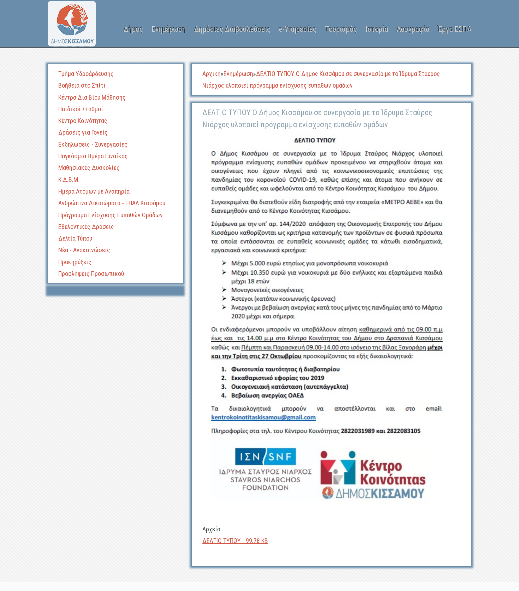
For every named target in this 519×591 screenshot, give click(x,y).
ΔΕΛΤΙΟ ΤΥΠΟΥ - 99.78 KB (235, 540)
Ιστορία (376, 29)
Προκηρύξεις (74, 262)
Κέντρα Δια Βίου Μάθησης (92, 97)
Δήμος (133, 29)
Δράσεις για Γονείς (83, 132)
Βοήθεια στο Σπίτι (82, 85)
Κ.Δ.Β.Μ (68, 179)
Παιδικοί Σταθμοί (80, 109)
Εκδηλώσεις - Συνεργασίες (92, 144)
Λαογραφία (412, 29)
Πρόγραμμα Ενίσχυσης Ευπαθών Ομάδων (110, 215)
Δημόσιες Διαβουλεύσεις (232, 29)
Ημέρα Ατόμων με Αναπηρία (94, 191)
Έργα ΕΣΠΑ (454, 29)
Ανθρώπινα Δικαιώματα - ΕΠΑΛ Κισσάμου (111, 203)
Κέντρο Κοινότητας (82, 120)
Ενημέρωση (168, 29)
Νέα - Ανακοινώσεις (84, 250)
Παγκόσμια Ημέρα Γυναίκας (93, 156)
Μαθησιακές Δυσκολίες (89, 167)
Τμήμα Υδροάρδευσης (86, 73)
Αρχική (211, 73)
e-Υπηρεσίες (297, 29)
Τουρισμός (341, 29)
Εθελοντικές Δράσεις (86, 226)
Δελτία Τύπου (75, 238)
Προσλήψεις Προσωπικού (91, 273)
